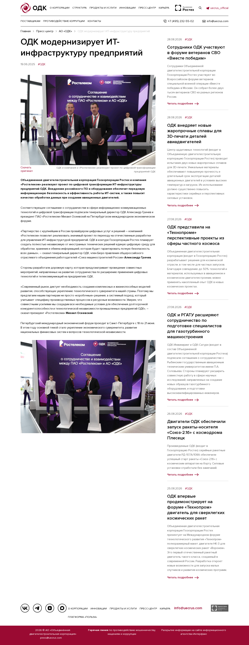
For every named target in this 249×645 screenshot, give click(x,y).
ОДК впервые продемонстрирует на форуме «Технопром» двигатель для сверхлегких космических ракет (196, 507)
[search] (200, 7)
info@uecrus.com (188, 608)
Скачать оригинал (27, 169)
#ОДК (41, 64)
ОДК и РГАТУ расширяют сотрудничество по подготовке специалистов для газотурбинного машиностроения (194, 325)
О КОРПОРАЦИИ (78, 608)
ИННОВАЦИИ (99, 608)
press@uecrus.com (51, 637)
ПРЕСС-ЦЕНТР (148, 608)
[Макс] (62, 608)
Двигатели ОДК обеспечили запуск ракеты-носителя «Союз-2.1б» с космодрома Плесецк (196, 430)
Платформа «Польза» (82, 617)
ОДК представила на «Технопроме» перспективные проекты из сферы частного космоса (195, 235)
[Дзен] (49, 608)
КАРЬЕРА (165, 608)
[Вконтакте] (25, 608)
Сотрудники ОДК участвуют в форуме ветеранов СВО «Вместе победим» (196, 53)
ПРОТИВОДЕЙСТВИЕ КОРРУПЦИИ (64, 21)
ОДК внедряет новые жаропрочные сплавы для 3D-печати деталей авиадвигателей (194, 133)
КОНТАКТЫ (94, 21)
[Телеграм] (37, 608)
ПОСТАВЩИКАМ (30, 21)
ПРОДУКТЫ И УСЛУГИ (123, 608)
